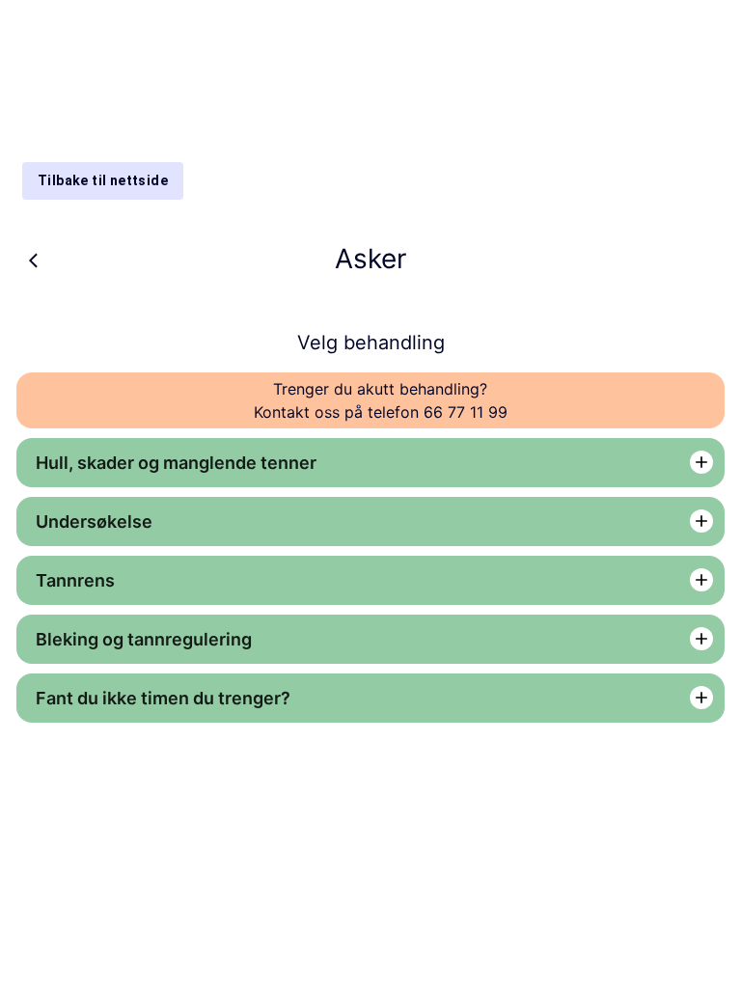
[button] (370, 462)
